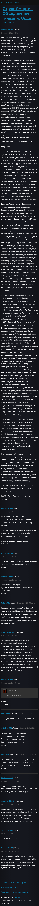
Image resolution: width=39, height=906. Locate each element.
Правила (24, 882)
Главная (4, 882)
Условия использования (11, 887)
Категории (14, 882)
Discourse (18, 897)
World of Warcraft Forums (10, 3)
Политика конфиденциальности (14, 892)
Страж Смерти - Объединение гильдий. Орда (18, 13)
